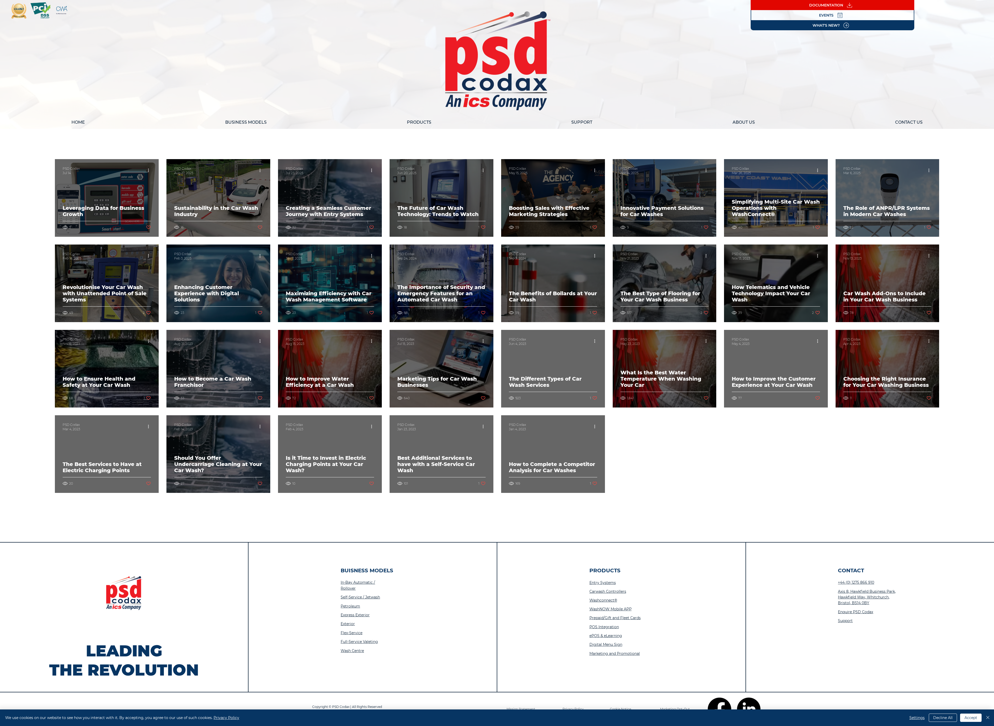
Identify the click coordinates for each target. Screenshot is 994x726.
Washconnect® (603, 600)
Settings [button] (917, 717)
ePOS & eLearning (605, 635)
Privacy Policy (226, 717)
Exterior (348, 623)
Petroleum (350, 606)
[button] (246, 122)
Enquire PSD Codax (855, 612)
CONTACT (851, 570)
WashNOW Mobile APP (610, 609)
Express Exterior (355, 615)
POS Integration (604, 627)
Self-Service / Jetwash (360, 597)
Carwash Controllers (607, 591)
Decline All (943, 717)
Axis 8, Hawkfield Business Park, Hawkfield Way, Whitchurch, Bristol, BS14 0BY (867, 597)
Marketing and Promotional (614, 653)
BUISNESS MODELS (367, 570)
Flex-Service (351, 633)
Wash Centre (352, 650)
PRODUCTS (604, 570)
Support (845, 620)
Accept (970, 717)
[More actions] (150, 170)
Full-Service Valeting (359, 641)
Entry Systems (602, 582)
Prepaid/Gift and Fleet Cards (615, 618)
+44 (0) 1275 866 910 (856, 582)
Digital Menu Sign (605, 644)
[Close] (988, 718)
